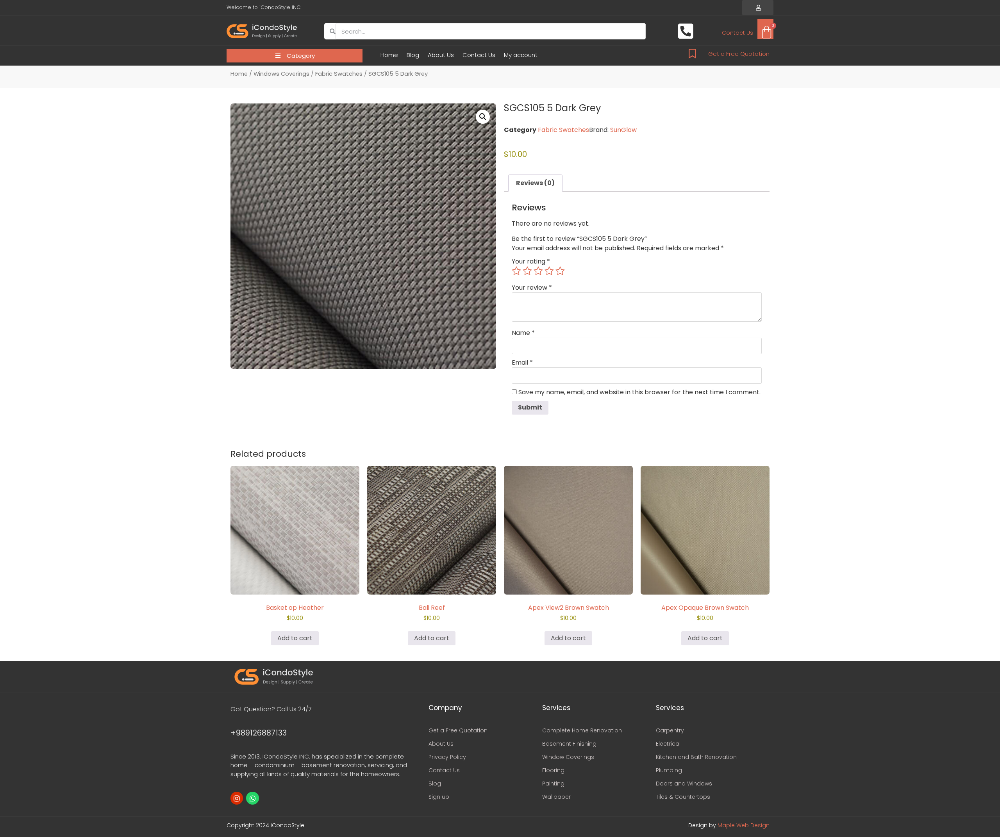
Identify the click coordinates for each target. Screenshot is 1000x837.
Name (523, 333)
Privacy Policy (447, 757)
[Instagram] (236, 798)
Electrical (668, 744)
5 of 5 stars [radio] (560, 271)
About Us (441, 55)
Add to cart (294, 638)
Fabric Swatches (338, 74)
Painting (553, 783)
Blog (413, 55)
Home (389, 55)
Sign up (439, 797)
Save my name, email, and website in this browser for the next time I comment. (639, 392)
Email (522, 363)
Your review (532, 288)
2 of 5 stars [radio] (527, 271)
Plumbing (669, 770)
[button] (757, 7)
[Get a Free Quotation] (692, 54)
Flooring (553, 770)
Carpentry (670, 730)
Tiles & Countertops (683, 797)
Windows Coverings (281, 74)
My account (521, 55)
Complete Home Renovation (582, 730)
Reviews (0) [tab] (535, 182)
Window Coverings (568, 757)
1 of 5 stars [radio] (516, 271)
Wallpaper (556, 797)
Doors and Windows (684, 783)
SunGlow (623, 129)
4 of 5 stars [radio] (549, 271)
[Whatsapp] (252, 798)
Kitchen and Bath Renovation (696, 757)
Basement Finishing (569, 744)
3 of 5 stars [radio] (538, 271)
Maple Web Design (744, 825)
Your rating (531, 261)
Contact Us (478, 55)
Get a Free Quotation (739, 54)
